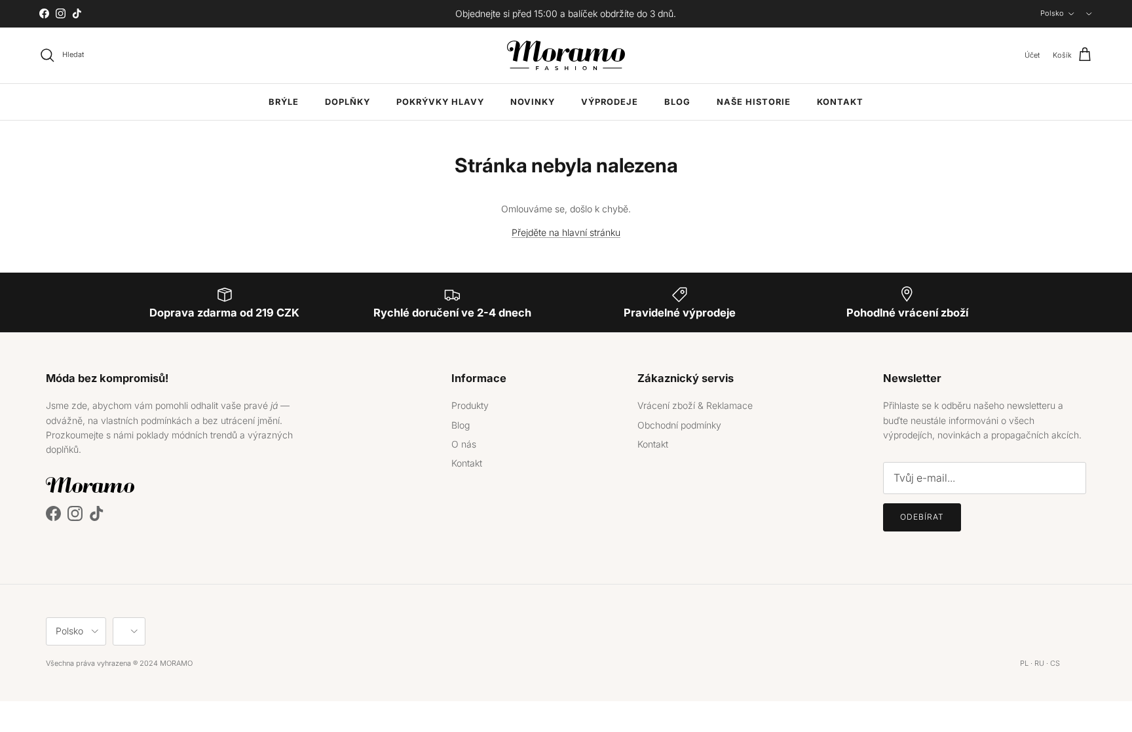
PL (1024, 663)
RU (1039, 663)
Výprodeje (609, 102)
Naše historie (754, 102)
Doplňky (347, 102)
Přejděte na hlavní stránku (566, 232)
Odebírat (922, 517)
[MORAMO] (566, 55)
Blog (677, 102)
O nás (463, 444)
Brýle (284, 102)
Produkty (470, 405)
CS (1055, 663)
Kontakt (840, 102)
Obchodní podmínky (679, 425)
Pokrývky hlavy (440, 102)
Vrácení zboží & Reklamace (695, 405)
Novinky (532, 102)
